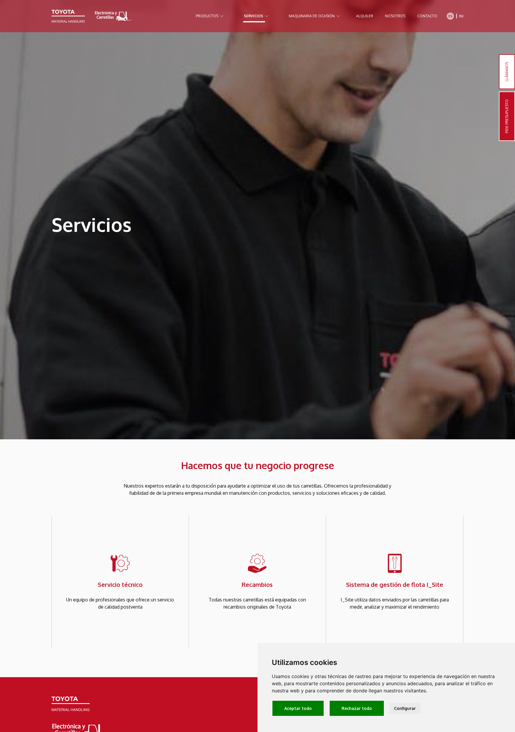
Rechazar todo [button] (357, 708)
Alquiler (364, 16)
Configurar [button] (405, 708)
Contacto (427, 16)
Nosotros (395, 16)
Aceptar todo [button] (298, 708)
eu (461, 16)
